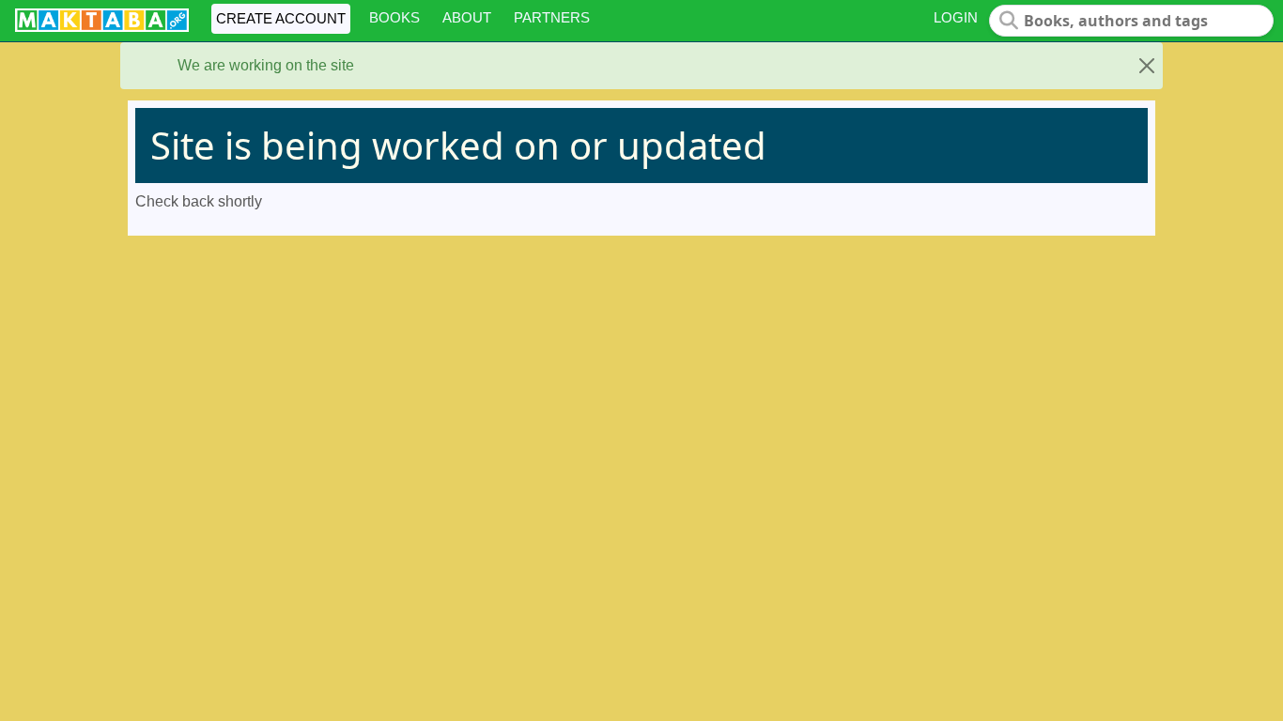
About (466, 17)
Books (394, 17)
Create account (281, 18)
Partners (552, 17)
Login (956, 17)
